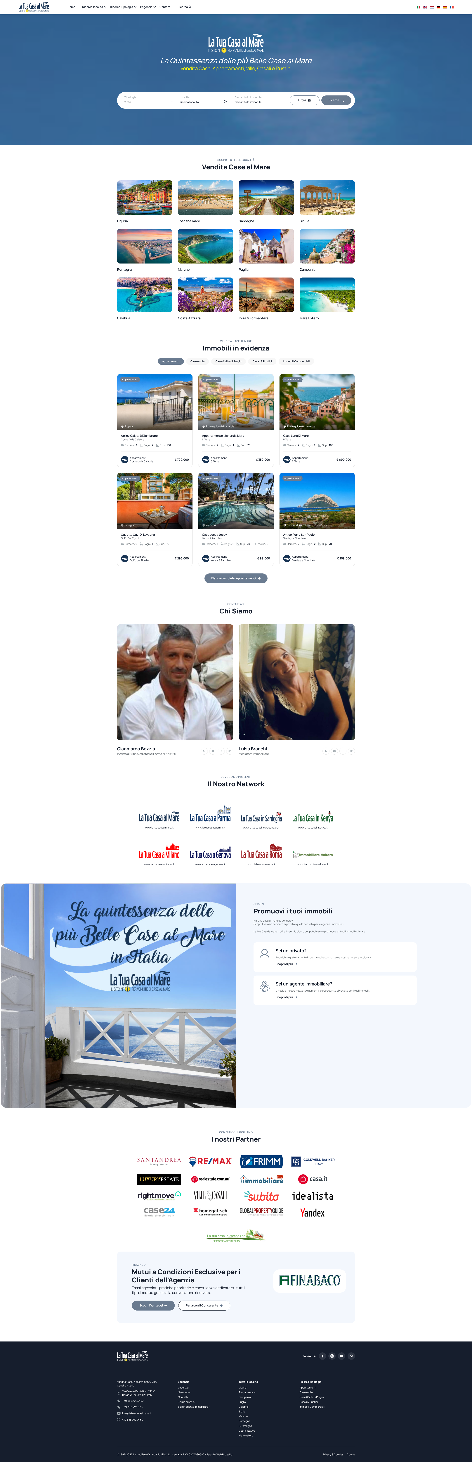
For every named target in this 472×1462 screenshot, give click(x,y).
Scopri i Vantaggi (151, 1305)
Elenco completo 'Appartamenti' (233, 578)
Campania (245, 1397)
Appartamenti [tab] (170, 361)
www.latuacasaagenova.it (210, 864)
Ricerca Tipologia (121, 7)
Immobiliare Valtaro (144, 1454)
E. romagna (245, 1426)
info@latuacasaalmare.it (136, 1413)
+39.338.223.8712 (132, 1407)
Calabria (244, 1406)
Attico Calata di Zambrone (139, 437)
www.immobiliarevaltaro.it (312, 864)
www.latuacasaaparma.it (210, 827)
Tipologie (130, 97)
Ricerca (183, 7)
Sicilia (242, 1411)
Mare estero (246, 1435)
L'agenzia (146, 7)
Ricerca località (92, 7)
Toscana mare (247, 1392)
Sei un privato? (186, 1402)
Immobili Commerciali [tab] (296, 361)
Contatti (165, 7)
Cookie (351, 1454)
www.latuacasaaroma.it (261, 864)
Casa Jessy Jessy (214, 536)
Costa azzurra (247, 1430)
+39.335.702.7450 (133, 1400)
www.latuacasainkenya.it (313, 827)
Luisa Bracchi (253, 748)
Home (71, 7)
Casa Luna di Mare (296, 437)
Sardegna (244, 1421)
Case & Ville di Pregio (312, 1397)
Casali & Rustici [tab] (262, 361)
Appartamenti (308, 1387)
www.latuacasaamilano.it (159, 864)
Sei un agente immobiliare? (193, 1406)
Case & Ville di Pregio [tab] (229, 361)
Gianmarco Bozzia (136, 748)
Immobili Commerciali (312, 1406)
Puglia (242, 1402)
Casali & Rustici (309, 1402)
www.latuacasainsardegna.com (261, 827)
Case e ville (306, 1392)
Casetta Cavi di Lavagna (138, 536)
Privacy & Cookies (333, 1454)
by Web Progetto (222, 1454)
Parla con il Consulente (202, 1305)
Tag (209, 1454)
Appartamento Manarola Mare (223, 437)
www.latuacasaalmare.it (159, 827)
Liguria (243, 1387)
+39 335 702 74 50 (132, 1419)
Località (185, 97)
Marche (243, 1416)
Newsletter (184, 1392)
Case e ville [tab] (197, 361)
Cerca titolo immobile (248, 97)
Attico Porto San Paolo (299, 536)
